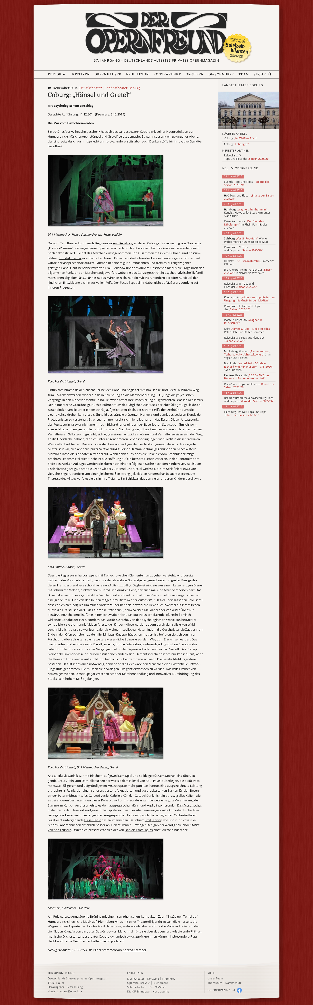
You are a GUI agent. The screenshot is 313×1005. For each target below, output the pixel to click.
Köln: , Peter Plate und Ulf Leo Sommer (247, 330)
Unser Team (215, 978)
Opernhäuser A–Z (138, 983)
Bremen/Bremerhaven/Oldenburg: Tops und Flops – (248, 399)
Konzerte (153, 978)
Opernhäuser (108, 74)
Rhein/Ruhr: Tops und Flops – (249, 386)
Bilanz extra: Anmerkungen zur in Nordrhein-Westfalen (248, 271)
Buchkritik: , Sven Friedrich (248, 366)
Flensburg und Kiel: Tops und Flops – (246, 413)
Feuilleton (137, 74)
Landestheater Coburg (122, 88)
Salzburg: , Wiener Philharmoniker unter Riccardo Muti (246, 240)
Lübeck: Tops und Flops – (246, 183)
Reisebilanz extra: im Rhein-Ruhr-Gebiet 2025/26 (245, 224)
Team (244, 74)
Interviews (168, 978)
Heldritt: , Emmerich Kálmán (249, 262)
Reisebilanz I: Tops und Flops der (244, 339)
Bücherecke (160, 983)
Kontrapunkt (167, 74)
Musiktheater (91, 88)
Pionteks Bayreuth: (243, 321)
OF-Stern (195, 74)
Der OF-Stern (157, 987)
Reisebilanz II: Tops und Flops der (242, 308)
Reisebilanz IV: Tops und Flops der (243, 249)
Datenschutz (233, 983)
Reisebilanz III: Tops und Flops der (240, 285)
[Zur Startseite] (156, 33)
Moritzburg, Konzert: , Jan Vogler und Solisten (247, 354)
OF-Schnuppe (221, 74)
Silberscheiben (136, 987)
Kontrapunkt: (249, 299)
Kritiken (81, 74)
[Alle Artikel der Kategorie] (249, 110)
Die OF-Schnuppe (138, 991)
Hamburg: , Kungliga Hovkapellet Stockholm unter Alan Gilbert (247, 212)
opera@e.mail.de (71, 991)
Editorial (58, 74)
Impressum (215, 983)
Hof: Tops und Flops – (249, 197)
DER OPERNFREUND (61, 973)
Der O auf (221, 990)
